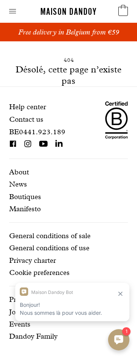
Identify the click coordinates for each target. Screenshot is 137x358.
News (18, 184)
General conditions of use (49, 247)
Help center (27, 106)
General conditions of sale (50, 235)
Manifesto (25, 208)
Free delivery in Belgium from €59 (68, 32)
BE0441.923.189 (37, 131)
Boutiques (25, 196)
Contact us (26, 119)
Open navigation (12, 11)
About (19, 172)
